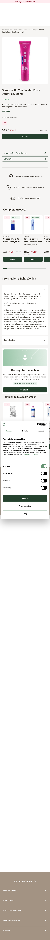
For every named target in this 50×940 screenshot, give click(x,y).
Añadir (12, 259)
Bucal (16, 30)
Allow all (25, 498)
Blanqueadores (24, 30)
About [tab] (41, 431)
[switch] (44, 473)
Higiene (9, 30)
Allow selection (25, 506)
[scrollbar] (24, 268)
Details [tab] (25, 431)
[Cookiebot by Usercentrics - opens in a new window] (37, 424)
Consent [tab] (8, 431)
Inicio (4, 30)
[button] (25, 900)
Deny (25, 514)
